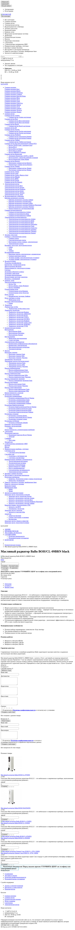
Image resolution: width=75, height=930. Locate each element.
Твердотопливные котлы (13, 282)
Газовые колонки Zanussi (13, 108)
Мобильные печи (14, 300)
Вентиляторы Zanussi (16, 335)
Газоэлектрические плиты (17, 240)
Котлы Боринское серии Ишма (19, 159)
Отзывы (8, 585)
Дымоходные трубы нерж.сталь (19, 308)
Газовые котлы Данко (12, 171)
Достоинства (5, 676)
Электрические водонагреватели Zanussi (22, 233)
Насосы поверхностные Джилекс (20, 377)
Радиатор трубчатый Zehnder (18, 422)
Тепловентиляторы (15, 349)
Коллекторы (13, 519)
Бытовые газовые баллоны (13, 473)
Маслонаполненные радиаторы (19, 347)
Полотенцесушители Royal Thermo (20, 435)
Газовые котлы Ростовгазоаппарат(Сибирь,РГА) (21, 143)
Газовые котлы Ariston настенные (20, 117)
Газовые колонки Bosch (12, 91)
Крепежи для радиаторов (13, 424)
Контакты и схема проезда (13, 887)
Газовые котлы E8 (11, 128)
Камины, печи (9, 280)
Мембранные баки (11, 487)
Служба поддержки (7, 882)
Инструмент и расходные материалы (17, 475)
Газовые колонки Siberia (13, 105)
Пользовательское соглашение (19, 538)
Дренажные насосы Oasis (17, 363)
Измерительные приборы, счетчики (17, 449)
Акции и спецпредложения (14, 886)
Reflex (11, 489)
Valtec (10, 428)
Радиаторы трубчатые (12, 421)
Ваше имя (4, 722)
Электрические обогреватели (14, 342)
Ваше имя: (4, 672)
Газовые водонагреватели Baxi (19, 214)
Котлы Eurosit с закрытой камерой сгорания (23, 157)
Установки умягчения (12, 273)
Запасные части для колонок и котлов (17, 494)
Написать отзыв (6, 670)
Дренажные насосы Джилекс (18, 366)
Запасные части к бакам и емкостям (16, 521)
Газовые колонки (10, 87)
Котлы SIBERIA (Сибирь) (17, 152)
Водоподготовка (10, 261)
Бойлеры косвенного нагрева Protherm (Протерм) (25, 205)
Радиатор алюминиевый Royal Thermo (21, 398)
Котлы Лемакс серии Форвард (19, 286)
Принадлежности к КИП (17, 466)
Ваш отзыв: (4, 696)
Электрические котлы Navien (14, 187)
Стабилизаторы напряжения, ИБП (16, 444)
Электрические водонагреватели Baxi (21, 222)
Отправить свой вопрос (8, 744)
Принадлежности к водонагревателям (21, 208)
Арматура (8, 514)
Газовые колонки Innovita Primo (15, 96)
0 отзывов (5, 570)
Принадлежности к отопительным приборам (20, 429)
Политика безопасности (17, 536)
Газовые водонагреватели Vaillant (20, 215)
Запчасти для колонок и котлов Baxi (21, 500)
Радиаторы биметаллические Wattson (21, 412)
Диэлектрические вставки (17, 463)
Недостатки (5, 686)
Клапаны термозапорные (17, 465)
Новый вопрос (6, 721)
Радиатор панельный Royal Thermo (20, 417)
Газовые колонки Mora (12, 98)
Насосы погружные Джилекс (18, 386)
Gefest (11, 247)
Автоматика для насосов (13, 359)
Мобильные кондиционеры (18, 338)
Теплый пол (9, 442)
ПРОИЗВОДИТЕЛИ (11, 531)
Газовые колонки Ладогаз (13, 110)
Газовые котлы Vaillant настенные (20, 142)
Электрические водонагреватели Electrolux (23, 224)
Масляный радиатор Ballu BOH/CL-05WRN (15, 838)
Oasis (10, 249)
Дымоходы (8, 305)
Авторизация (9, 9)
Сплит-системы (14, 340)
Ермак (11, 303)
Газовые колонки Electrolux (14, 93)
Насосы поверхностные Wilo (18, 375)
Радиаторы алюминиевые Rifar (19, 401)
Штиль (7, 447)
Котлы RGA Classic (15, 150)
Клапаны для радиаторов (13, 426)
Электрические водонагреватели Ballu (21, 221)
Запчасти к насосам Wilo (17, 512)
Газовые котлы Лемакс (12, 166)
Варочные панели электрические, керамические (25, 254)
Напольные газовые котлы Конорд (20, 163)
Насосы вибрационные (12, 368)
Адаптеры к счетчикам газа (18, 456)
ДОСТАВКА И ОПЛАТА (13, 533)
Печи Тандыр (9, 294)
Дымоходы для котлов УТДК (18, 326)
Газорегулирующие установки (19, 517)
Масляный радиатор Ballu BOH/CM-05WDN (15, 808)
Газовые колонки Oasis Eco (14, 103)
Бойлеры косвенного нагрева (14, 198)
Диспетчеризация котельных (18, 461)
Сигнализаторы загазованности (19, 470)
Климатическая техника (13, 328)
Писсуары (12, 440)
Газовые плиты (14, 238)
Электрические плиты (16, 243)
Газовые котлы (10, 114)
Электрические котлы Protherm (15, 189)
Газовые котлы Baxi (11, 119)
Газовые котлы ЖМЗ (11, 179)
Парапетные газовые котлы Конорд (20, 164)
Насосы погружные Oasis (17, 384)
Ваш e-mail (4, 726)
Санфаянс (8, 438)
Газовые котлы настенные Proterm (20, 138)
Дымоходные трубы (11, 307)
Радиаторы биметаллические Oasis (20, 408)
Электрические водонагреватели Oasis (21, 226)
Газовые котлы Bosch (12, 124)
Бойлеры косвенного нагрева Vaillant (21, 200)
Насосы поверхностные (13, 373)
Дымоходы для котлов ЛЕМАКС (19, 324)
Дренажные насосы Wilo (17, 365)
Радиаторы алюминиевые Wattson (20, 403)
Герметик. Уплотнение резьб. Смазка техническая (25, 479)
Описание (8, 584)
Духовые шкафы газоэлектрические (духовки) (24, 257)
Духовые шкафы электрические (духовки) (23, 259)
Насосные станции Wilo (17, 356)
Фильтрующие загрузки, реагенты (16, 277)
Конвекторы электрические (18, 345)
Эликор (11, 250)
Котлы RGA (13, 147)
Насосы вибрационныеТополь (19, 372)
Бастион (7, 445)
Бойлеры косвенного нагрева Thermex (21, 207)
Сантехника (9, 431)
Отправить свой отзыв (8, 712)
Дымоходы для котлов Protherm (19, 321)
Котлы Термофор (14, 287)
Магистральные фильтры (13, 266)
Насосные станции (11, 352)
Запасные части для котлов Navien (20, 496)
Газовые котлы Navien (12, 129)
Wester (11, 491)
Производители (10, 889)
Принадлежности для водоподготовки (17, 268)
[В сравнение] (13, 786)
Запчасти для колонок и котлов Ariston (21, 498)
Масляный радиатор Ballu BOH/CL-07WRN (15, 775)
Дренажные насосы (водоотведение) (17, 361)
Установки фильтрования (13, 275)
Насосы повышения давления (15, 379)
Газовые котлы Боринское (13, 154)
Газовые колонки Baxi (12, 89)
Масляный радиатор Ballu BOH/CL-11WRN (15, 823)
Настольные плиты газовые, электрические (23, 242)
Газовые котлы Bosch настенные (19, 126)
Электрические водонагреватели (16, 217)
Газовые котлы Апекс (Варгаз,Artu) (16, 175)
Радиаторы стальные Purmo (18, 415)
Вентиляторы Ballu (15, 331)
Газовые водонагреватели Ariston (20, 212)
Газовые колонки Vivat (12, 107)
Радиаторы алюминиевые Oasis (19, 400)
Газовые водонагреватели (13, 210)
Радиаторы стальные (11, 414)
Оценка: (3, 706)
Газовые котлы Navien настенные (20, 133)
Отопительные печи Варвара (18, 291)
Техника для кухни (11, 235)
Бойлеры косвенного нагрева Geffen (21, 203)
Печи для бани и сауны (12, 298)
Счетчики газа (9, 454)
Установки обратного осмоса (14, 272)
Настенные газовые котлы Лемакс (20, 170)
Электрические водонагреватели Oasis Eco (23, 228)
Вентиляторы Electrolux (16, 333)
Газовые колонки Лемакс (13, 112)
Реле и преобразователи (17, 468)
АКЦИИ (7, 529)
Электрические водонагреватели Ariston (22, 219)
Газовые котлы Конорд (12, 161)
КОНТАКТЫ (9, 540)
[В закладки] (11, 786)
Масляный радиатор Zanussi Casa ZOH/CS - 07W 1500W (19, 853)
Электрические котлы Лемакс (15, 193)
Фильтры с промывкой (12, 279)
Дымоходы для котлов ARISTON (20, 314)
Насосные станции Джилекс (18, 358)
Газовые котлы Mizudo (12, 177)
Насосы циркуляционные (13, 387)
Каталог (3, 892)
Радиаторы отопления (12, 394)
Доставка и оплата (11, 875)
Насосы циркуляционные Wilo (19, 391)
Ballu (2, 560)
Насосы (7, 351)
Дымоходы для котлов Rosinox (19, 312)
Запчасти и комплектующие (14, 493)
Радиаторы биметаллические (14, 405)
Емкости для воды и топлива (14, 484)
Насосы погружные (11, 382)
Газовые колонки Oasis (12, 101)
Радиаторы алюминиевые (13, 396)
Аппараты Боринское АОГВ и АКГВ (21, 156)
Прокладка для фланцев (17, 480)
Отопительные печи (11, 289)
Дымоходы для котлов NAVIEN (19, 319)
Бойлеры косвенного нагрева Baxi (20, 201)
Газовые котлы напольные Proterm (20, 136)
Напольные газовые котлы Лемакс (20, 168)
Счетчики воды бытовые (17, 452)
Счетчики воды (10, 451)
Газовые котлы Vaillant (12, 140)
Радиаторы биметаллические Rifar (20, 410)
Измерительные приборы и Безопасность (18, 459)
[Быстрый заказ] (9, 786)
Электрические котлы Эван (14, 194)
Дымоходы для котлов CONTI (19, 317)
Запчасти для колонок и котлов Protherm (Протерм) (26, 501)
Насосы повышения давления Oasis (20, 380)
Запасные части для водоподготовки (17, 523)
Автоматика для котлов (16, 508)
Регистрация (9, 11)
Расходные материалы (12, 477)
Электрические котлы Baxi (14, 186)
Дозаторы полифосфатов (13, 263)
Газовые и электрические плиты (15, 236)
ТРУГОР (11, 437)
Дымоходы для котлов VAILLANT (20, 322)
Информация (5, 870)
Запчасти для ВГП (15, 507)
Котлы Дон (12, 284)
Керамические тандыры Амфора (19, 296)
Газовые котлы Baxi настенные (19, 122)
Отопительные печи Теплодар (19, 293)
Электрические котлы (12, 184)
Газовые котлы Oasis (11, 173)
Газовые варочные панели (17, 256)
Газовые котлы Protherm (13, 135)
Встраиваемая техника (12, 252)
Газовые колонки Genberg (13, 94)
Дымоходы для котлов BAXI (18, 315)
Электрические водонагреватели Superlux (22, 229)
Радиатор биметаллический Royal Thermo (22, 407)
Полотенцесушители (12, 433)
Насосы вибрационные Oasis (18, 370)
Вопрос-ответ (9, 587)
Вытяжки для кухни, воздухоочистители (18, 245)
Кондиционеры (10, 336)
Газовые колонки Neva (12, 100)
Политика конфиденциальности (15, 877)
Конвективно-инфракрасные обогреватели (23, 343)
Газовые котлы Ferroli (12, 180)
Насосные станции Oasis (17, 354)
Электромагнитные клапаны (18, 472)
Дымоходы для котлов (12, 310)
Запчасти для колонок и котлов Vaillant (21, 503)
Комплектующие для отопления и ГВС (18, 505)
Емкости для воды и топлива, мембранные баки (21, 482)
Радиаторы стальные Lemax (18, 419)
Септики (8, 270)
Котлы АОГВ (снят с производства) (20, 145)
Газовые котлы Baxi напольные (19, 121)
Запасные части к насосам (13, 510)
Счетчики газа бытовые (16, 458)
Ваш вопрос (5, 730)
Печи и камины (10, 901)
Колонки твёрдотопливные (14, 301)
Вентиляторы (9, 329)
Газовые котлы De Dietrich (13, 182)
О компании (9, 874)
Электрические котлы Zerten (14, 191)
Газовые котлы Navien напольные (20, 131)
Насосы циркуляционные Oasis (19, 389)
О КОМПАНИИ (10, 534)
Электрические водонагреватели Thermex (22, 231)
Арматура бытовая (15, 515)
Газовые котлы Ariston (12, 115)
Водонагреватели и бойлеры (14, 196)
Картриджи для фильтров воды (15, 265)
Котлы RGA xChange (16, 149)
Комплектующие (10, 486)
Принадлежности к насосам (14, 393)
